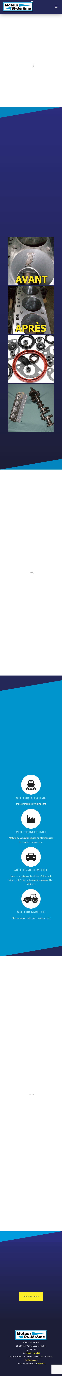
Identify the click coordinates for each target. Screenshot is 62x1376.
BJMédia (41, 1363)
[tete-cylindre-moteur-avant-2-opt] (31, 261)
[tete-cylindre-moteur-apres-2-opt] (31, 310)
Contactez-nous (31, 1296)
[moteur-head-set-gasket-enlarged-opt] (31, 359)
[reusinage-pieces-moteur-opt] (31, 407)
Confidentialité (31, 1360)
